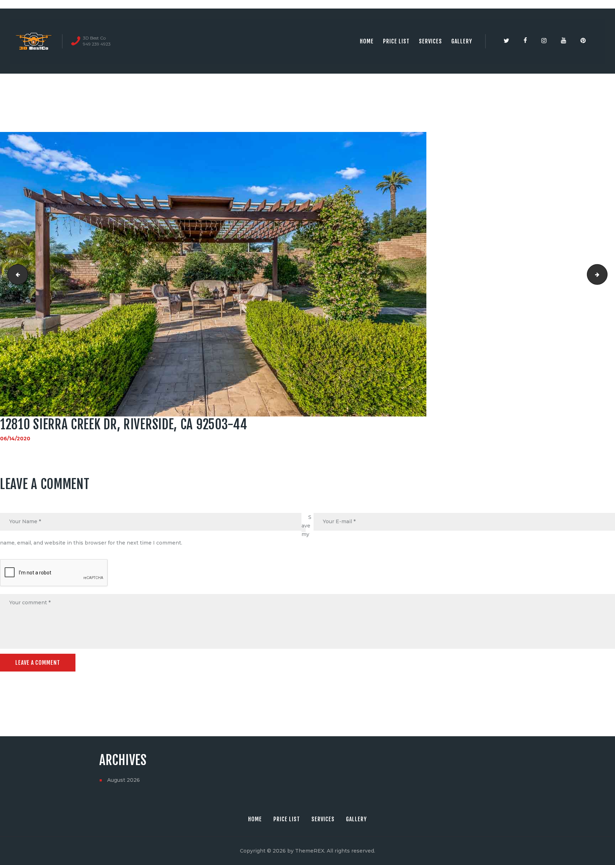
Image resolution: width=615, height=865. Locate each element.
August (123, 780)
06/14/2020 (15, 438)
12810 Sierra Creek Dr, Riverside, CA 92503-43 (15, 274)
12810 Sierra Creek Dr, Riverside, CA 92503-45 (605, 274)
